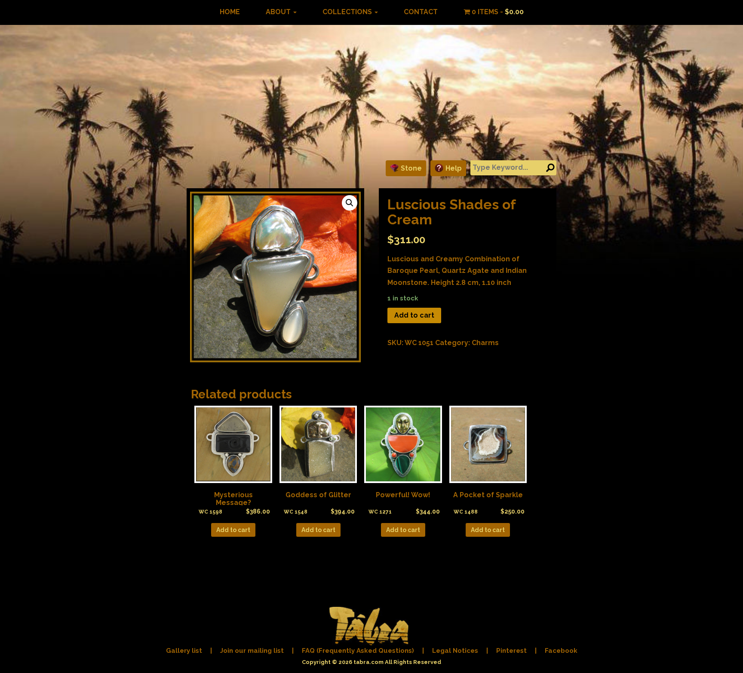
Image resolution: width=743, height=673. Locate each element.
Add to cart (414, 315)
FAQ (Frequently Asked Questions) (358, 651)
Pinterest (511, 651)
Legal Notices (455, 651)
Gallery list (184, 651)
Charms (485, 343)
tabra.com (368, 662)
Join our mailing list (252, 651)
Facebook (561, 651)
